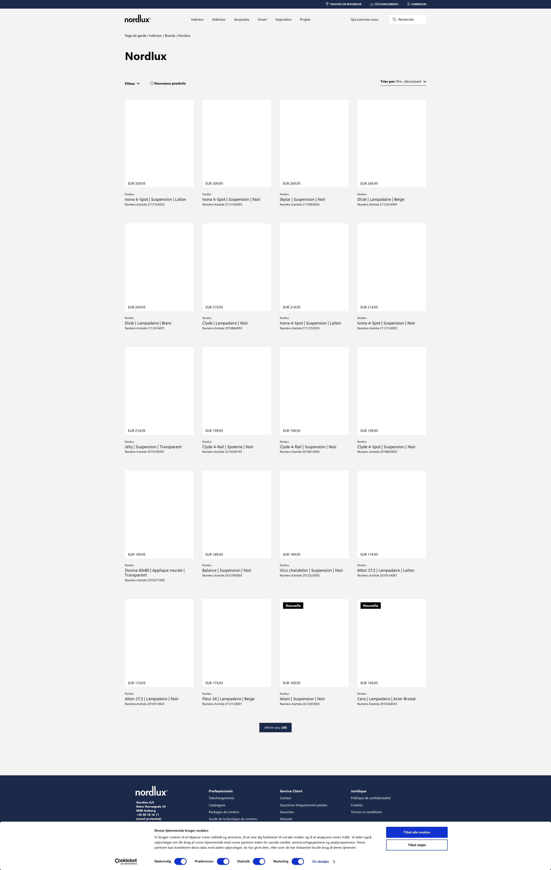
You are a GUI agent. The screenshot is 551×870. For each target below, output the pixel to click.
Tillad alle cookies (417, 832)
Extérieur (219, 19)
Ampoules (241, 19)
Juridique (358, 791)
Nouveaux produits (170, 83)
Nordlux (183, 35)
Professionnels (221, 791)
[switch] (223, 861)
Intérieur (197, 19)
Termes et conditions (366, 812)
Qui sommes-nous (364, 19)
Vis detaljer (320, 861)
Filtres (130, 83)
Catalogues (217, 805)
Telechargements (221, 798)
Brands (169, 35)
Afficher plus (275, 727)
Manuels (286, 818)
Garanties (287, 812)
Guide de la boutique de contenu (233, 818)
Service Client (291, 791)
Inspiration (283, 19)
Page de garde (135, 35)
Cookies (357, 805)
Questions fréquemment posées (303, 805)
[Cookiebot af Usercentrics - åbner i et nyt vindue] (126, 861)
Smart (262, 19)
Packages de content (224, 812)
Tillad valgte (417, 845)
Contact (285, 798)
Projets (305, 19)
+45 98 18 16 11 (147, 814)
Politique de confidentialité (370, 798)
